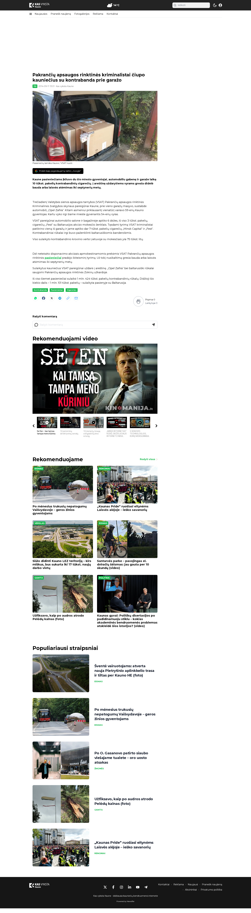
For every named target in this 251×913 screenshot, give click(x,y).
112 (34, 86)
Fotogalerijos (81, 13)
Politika (104, 577)
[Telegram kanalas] (146, 887)
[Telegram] (60, 298)
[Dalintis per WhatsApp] (35, 298)
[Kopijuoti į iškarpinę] (68, 298)
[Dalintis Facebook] (43, 298)
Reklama (98, 13)
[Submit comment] (153, 324)
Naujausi (193, 884)
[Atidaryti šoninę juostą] (30, 14)
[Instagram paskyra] (121, 887)
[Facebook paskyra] (113, 887)
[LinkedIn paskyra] (129, 887)
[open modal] (220, 5)
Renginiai (104, 468)
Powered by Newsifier (125, 901)
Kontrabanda (40, 290)
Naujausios (41, 13)
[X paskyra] (105, 887)
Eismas (39, 468)
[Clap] (138, 301)
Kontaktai (112, 13)
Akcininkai (191, 889)
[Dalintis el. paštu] (76, 298)
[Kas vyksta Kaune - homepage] (42, 5)
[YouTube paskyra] (137, 887)
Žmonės (99, 768)
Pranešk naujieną (61, 13)
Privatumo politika (211, 889)
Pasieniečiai (57, 290)
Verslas (40, 523)
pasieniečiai (53, 257)
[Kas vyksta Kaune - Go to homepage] (42, 885)
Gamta (39, 577)
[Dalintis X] (52, 298)
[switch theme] (215, 5)
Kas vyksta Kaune (65, 86)
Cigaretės (71, 290)
